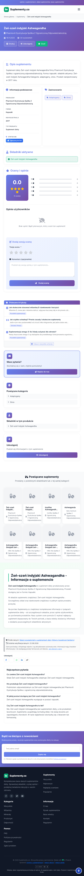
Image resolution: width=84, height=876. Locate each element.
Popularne (47, 792)
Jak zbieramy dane (55, 649)
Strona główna (9, 17)
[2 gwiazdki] (16, 252)
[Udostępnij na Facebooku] (6, 660)
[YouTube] (22, 796)
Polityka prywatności (59, 759)
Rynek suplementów (51, 810)
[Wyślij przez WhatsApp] (16, 660)
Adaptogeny (54, 97)
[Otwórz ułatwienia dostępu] (79, 871)
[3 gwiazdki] (21, 252)
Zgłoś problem (10, 846)
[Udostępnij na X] (11, 660)
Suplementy (21, 17)
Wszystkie (47, 779)
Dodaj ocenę (43, 283)
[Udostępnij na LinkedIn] (22, 660)
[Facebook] (6, 796)
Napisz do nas (43, 372)
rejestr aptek (60, 862)
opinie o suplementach (34, 862)
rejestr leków (49, 862)
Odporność (8, 823)
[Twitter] (17, 796)
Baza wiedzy (48, 814)
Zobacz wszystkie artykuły (43, 344)
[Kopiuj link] (27, 660)
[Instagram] (11, 796)
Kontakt (46, 818)
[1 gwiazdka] (11, 252)
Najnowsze (47, 783)
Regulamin (47, 823)
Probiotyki (8, 818)
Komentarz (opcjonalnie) (22, 259)
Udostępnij (43, 455)
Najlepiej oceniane (50, 788)
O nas (45, 806)
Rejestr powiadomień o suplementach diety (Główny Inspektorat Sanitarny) (47, 640)
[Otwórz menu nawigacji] (79, 9)
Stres (68, 97)
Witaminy (8, 810)
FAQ (5, 833)
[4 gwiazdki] (26, 252)
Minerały (7, 814)
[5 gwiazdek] (31, 252)
